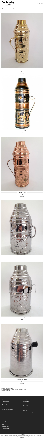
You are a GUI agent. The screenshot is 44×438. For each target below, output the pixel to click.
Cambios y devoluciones (6, 421)
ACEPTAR (22, 437)
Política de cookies (5, 426)
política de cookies (25, 436)
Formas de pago (5, 422)
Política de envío (5, 424)
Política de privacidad (5, 428)
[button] (41, 3)
